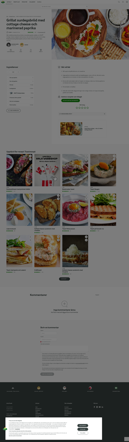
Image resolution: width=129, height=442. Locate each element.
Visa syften (82, 432)
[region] (53, 428)
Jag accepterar (82, 425)
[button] (5, 429)
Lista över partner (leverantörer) (15, 435)
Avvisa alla (82, 429)
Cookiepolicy (17, 429)
